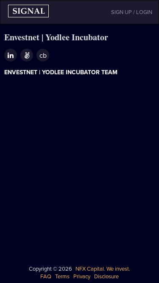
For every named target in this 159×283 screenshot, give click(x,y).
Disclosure (106, 276)
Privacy (81, 276)
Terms (62, 276)
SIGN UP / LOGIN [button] (131, 12)
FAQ (45, 276)
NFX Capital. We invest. (102, 269)
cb (43, 55)
